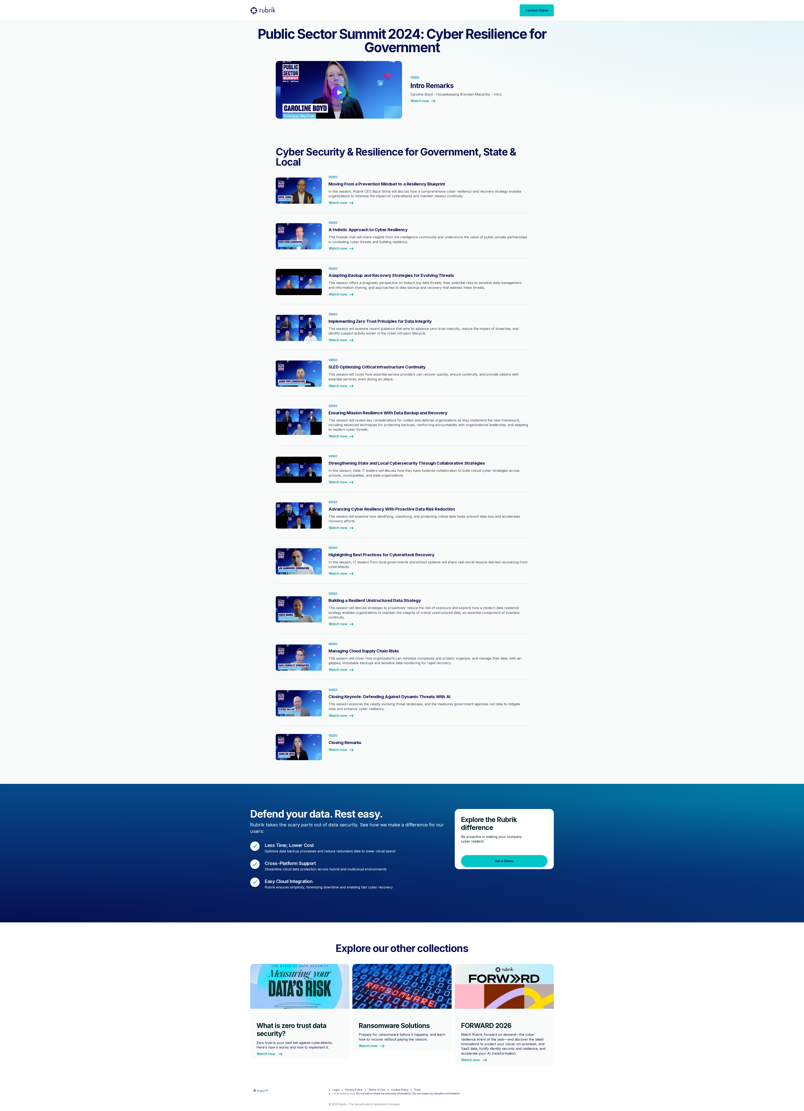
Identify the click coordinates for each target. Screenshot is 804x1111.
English (261, 1090)
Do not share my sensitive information (436, 1093)
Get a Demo (504, 861)
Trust (417, 1089)
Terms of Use (376, 1089)
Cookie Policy (399, 1089)
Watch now (420, 101)
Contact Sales (536, 10)
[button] (402, 92)
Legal (335, 1089)
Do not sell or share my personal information (383, 1093)
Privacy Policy (353, 1089)
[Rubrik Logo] (262, 10)
